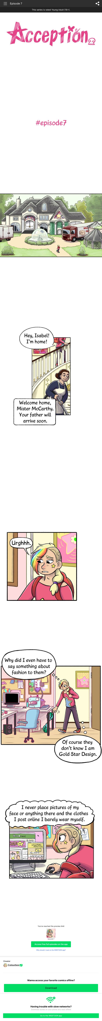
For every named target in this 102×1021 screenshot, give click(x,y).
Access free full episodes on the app (51, 944)
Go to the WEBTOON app (51, 1015)
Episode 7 (16, 3)
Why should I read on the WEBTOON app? (51, 950)
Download (51, 987)
